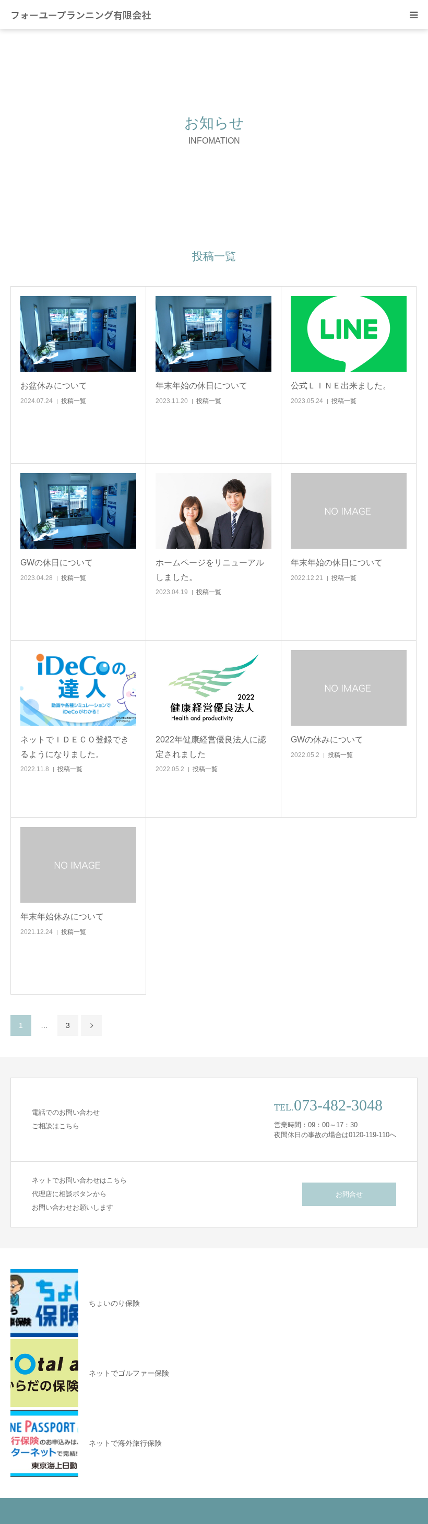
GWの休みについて (327, 739)
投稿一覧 (73, 401)
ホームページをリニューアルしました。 (210, 569)
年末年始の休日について (201, 385)
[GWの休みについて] (349, 688)
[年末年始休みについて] (78, 865)
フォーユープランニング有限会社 (80, 14)
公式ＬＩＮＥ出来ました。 (341, 385)
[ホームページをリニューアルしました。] (213, 511)
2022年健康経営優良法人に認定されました (211, 746)
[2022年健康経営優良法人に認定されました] (213, 688)
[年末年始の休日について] (213, 334)
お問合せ (349, 1194)
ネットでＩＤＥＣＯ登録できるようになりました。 (74, 746)
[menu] (413, 14)
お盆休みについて (53, 385)
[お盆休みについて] (78, 334)
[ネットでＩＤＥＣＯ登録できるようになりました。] (78, 688)
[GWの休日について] (78, 511)
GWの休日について (56, 562)
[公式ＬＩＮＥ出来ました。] (349, 334)
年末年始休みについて (62, 916)
